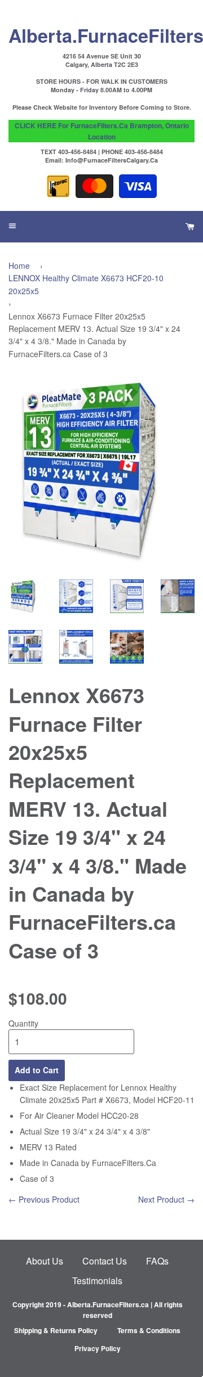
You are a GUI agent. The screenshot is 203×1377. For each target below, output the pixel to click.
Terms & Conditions (148, 1330)
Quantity (23, 1023)
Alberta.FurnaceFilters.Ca (101, 34)
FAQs (157, 1260)
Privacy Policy (97, 1348)
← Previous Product (44, 1199)
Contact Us (104, 1260)
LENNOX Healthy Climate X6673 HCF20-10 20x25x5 (86, 284)
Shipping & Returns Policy (56, 1330)
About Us (44, 1260)
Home (19, 265)
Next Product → (166, 1199)
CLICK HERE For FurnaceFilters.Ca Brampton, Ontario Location (102, 131)
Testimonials (97, 1280)
